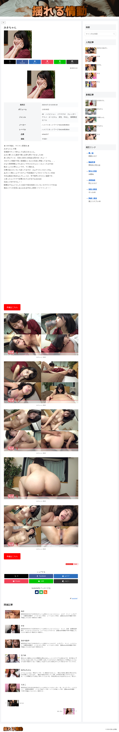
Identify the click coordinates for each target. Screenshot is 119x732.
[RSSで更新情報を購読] (45, 592)
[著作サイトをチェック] (37, 592)
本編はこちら (12, 307)
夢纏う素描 (93, 198)
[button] (72, 62)
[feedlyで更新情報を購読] (41, 592)
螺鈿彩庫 (92, 162)
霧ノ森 (91, 153)
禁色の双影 (93, 171)
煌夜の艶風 (93, 189)
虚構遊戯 (92, 180)
